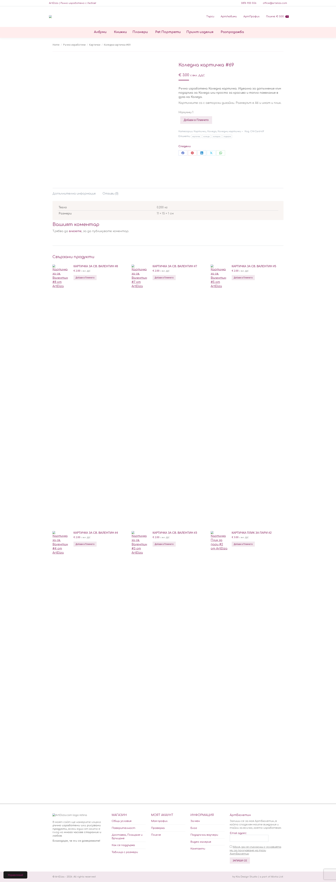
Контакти (197, 848)
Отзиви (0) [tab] (110, 193)
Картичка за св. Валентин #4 (96, 532)
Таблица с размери (125, 852)
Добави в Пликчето (196, 119)
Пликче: (277, 16)
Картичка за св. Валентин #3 (175, 532)
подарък (227, 136)
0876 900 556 (248, 3)
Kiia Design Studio (246, 877)
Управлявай (15, 874)
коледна (216, 136)
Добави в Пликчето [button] (85, 277)
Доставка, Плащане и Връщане (127, 836)
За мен (195, 821)
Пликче (156, 834)
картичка (196, 136)
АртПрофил (251, 16)
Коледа (211, 131)
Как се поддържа (123, 845)
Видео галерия (200, 841)
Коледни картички (229, 131)
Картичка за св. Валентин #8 (96, 266)
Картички (200, 131)
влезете (75, 231)
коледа (206, 136)
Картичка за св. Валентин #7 (175, 266)
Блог (193, 828)
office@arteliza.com (275, 3)
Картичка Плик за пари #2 (252, 532)
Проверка (158, 828)
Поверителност (123, 828)
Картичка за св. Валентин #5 (254, 266)
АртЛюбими (229, 16)
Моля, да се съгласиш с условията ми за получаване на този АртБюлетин (255, 850)
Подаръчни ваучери (204, 834)
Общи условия (121, 821)
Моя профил (159, 821)
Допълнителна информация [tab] (74, 193)
